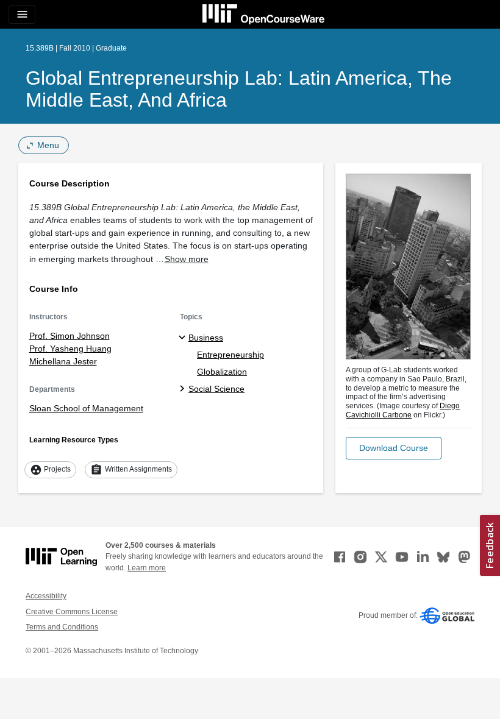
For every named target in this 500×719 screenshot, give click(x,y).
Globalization (222, 372)
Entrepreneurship (230, 355)
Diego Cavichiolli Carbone (403, 410)
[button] (393, 448)
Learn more (146, 568)
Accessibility (46, 596)
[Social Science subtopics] (184, 389)
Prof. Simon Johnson (69, 336)
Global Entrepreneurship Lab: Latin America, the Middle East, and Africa (239, 89)
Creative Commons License (72, 611)
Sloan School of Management (86, 408)
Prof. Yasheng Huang (70, 348)
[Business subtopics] (184, 338)
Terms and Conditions (62, 627)
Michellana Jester (63, 361)
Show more (187, 259)
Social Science (216, 389)
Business (205, 337)
